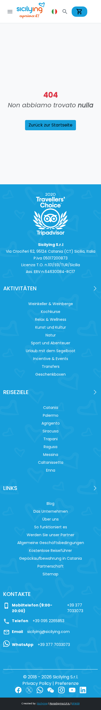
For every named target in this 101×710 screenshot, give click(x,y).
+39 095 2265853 (48, 621)
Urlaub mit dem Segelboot (50, 351)
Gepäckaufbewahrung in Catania (50, 558)
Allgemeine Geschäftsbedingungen (50, 542)
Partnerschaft (50, 566)
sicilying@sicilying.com (48, 631)
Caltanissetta (50, 462)
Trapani (50, 439)
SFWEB (75, 703)
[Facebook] (18, 690)
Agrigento (50, 423)
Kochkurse (50, 311)
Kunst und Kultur (50, 327)
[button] (55, 11)
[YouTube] (72, 690)
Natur (51, 335)
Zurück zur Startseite (50, 125)
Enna (50, 470)
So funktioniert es (50, 527)
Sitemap (50, 574)
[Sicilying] (34, 11)
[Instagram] (61, 690)
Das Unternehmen (50, 511)
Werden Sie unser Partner (50, 535)
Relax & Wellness (50, 319)
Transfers (51, 366)
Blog (50, 503)
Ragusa (50, 446)
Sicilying (42, 703)
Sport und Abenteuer (50, 343)
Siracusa (50, 431)
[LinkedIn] (83, 690)
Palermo (50, 415)
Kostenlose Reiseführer (50, 550)
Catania (50, 407)
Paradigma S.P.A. (60, 703)
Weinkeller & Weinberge (50, 303)
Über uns (50, 519)
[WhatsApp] (40, 690)
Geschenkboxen (50, 374)
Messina (50, 454)
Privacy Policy (36, 683)
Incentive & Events (50, 358)
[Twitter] (29, 690)
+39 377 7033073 (75, 608)
